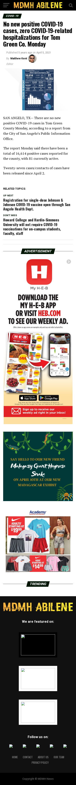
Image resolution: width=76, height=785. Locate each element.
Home (15, 757)
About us (43, 757)
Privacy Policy (40, 763)
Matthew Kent (18, 58)
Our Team (59, 757)
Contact (28, 757)
